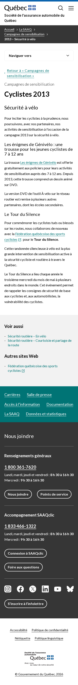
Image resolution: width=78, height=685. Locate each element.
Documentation (59, 404)
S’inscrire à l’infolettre (26, 604)
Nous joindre (18, 494)
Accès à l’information (22, 404)
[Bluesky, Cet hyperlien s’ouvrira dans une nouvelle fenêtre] (70, 589)
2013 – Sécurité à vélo (20, 39)
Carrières (12, 394)
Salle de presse (39, 394)
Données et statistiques (46, 413)
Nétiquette (22, 638)
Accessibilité (18, 630)
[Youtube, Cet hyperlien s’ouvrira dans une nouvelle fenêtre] (57, 589)
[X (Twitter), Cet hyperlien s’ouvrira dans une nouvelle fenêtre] (32, 589)
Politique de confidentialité (50, 630)
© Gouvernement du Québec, (39, 674)
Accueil (9, 29)
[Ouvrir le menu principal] (71, 8)
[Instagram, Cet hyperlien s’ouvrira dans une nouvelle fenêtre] (7, 589)
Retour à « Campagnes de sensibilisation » (28, 73)
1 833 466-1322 (20, 526)
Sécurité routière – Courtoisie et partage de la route (40, 342)
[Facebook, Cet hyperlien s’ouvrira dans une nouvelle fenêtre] (20, 589)
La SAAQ (25, 29)
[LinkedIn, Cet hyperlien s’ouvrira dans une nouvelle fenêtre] (45, 589)
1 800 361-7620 (20, 467)
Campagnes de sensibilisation (24, 34)
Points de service (54, 494)
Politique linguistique (49, 638)
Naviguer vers (20, 55)
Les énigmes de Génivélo (38, 162)
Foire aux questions (23, 567)
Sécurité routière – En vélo (27, 336)
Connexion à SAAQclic (25, 553)
